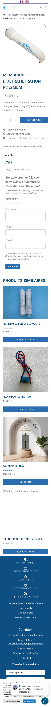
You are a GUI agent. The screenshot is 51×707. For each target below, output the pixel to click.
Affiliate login (25, 657)
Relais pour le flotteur (17, 396)
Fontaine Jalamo (13, 466)
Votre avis (11, 209)
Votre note (11, 198)
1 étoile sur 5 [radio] (6, 202)
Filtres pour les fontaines (21, 146)
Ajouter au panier (34, 120)
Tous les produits (36, 146)
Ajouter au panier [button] (25, 339)
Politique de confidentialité (25, 653)
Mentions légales (25, 648)
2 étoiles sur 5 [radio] (9, 202)
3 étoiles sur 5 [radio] (12, 202)
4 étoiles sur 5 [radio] (15, 202)
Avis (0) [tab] (9, 155)
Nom (8, 226)
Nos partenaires (25, 612)
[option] (27, 1)
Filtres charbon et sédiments (21, 323)
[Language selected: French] (25, 1)
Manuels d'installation (25, 617)
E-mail (9, 240)
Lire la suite (25, 482)
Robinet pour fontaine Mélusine (23, 539)
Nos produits (25, 607)
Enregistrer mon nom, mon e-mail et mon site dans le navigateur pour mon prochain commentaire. (25, 256)
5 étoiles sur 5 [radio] (18, 202)
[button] (45, 25)
